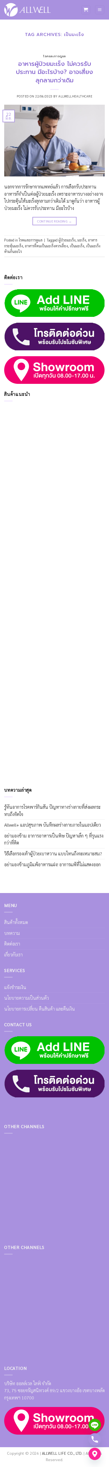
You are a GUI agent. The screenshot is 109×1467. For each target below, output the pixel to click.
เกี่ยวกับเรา (13, 955)
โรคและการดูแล (54, 56)
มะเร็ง (81, 240)
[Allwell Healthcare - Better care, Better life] (27, 9)
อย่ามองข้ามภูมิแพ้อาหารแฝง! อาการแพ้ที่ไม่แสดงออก (52, 864)
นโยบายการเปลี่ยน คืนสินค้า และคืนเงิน (39, 1009)
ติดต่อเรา (12, 944)
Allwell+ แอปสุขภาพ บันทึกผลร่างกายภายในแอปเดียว (52, 825)
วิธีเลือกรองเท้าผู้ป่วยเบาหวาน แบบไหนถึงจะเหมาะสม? (53, 853)
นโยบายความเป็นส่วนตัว (26, 998)
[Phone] (95, 1439)
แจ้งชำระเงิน (15, 987)
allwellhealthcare (75, 96)
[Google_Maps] (95, 1454)
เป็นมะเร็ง (77, 245)
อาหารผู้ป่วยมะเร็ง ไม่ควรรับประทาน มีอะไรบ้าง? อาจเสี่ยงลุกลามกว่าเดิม (54, 72)
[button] (85, 10)
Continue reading (54, 221)
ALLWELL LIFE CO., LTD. (62, 1453)
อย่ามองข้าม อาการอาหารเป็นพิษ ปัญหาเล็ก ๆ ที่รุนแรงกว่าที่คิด (53, 839)
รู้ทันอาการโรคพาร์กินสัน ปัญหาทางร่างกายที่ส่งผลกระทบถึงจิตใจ (52, 810)
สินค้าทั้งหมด (16, 922)
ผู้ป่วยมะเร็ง (66, 240)
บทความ (12, 933)
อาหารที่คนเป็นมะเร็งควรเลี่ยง (46, 245)
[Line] (95, 1425)
